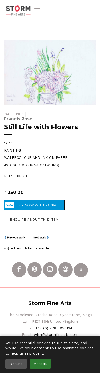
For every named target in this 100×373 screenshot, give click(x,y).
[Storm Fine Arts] (18, 10)
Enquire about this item (34, 219)
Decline (16, 364)
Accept (40, 364)
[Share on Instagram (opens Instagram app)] (50, 269)
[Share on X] (81, 270)
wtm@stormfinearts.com (56, 334)
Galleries (14, 114)
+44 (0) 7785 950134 (53, 328)
